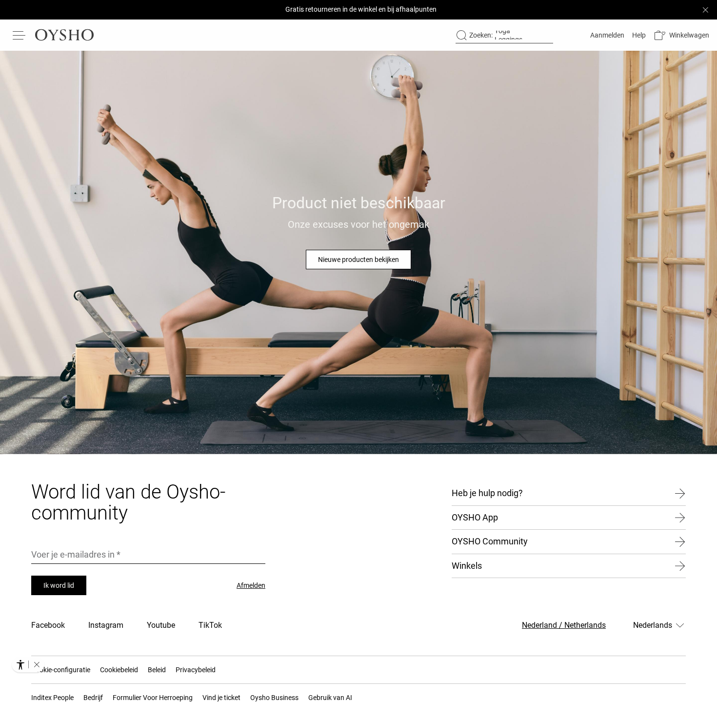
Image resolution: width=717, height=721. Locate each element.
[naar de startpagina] (64, 35)
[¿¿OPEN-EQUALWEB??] (28, 664)
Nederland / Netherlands (564, 625)
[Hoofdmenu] (19, 35)
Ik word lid (58, 585)
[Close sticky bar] (705, 10)
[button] (681, 35)
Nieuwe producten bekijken (358, 259)
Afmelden (251, 585)
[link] (606, 35)
